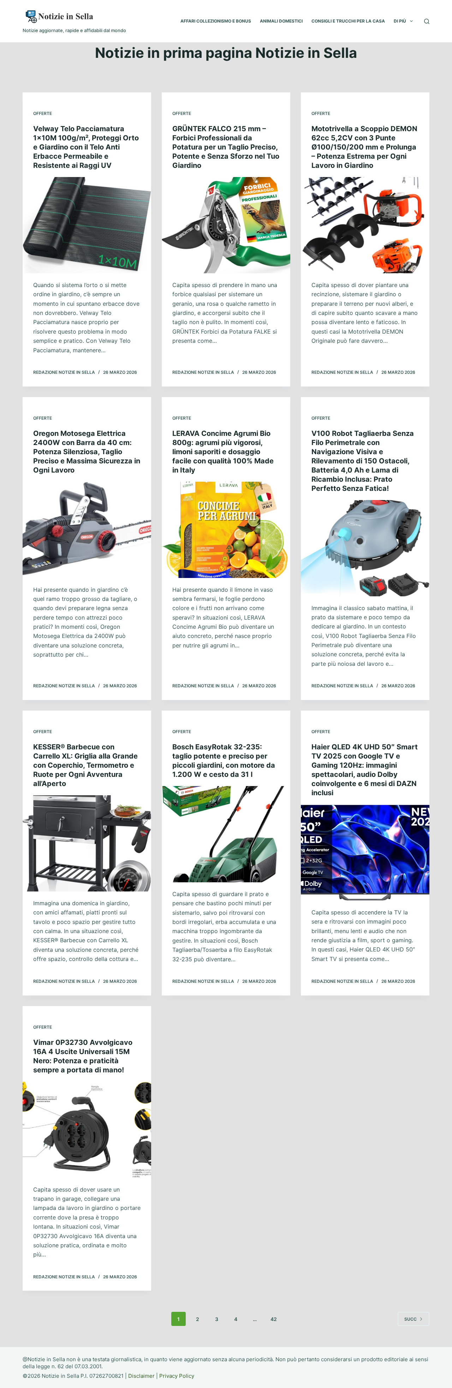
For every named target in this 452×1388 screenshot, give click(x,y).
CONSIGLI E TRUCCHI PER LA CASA (348, 21)
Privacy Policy (176, 1375)
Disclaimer (141, 1375)
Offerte (42, 113)
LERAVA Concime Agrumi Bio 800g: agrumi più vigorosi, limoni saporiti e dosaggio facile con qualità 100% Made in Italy (223, 451)
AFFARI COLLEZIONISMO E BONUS (215, 21)
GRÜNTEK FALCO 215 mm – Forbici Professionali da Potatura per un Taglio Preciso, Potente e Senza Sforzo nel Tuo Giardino (225, 147)
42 (273, 1319)
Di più (400, 21)
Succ (410, 1319)
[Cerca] (426, 21)
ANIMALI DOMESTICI (281, 21)
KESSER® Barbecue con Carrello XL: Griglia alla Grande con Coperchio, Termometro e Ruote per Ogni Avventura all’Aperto (85, 765)
